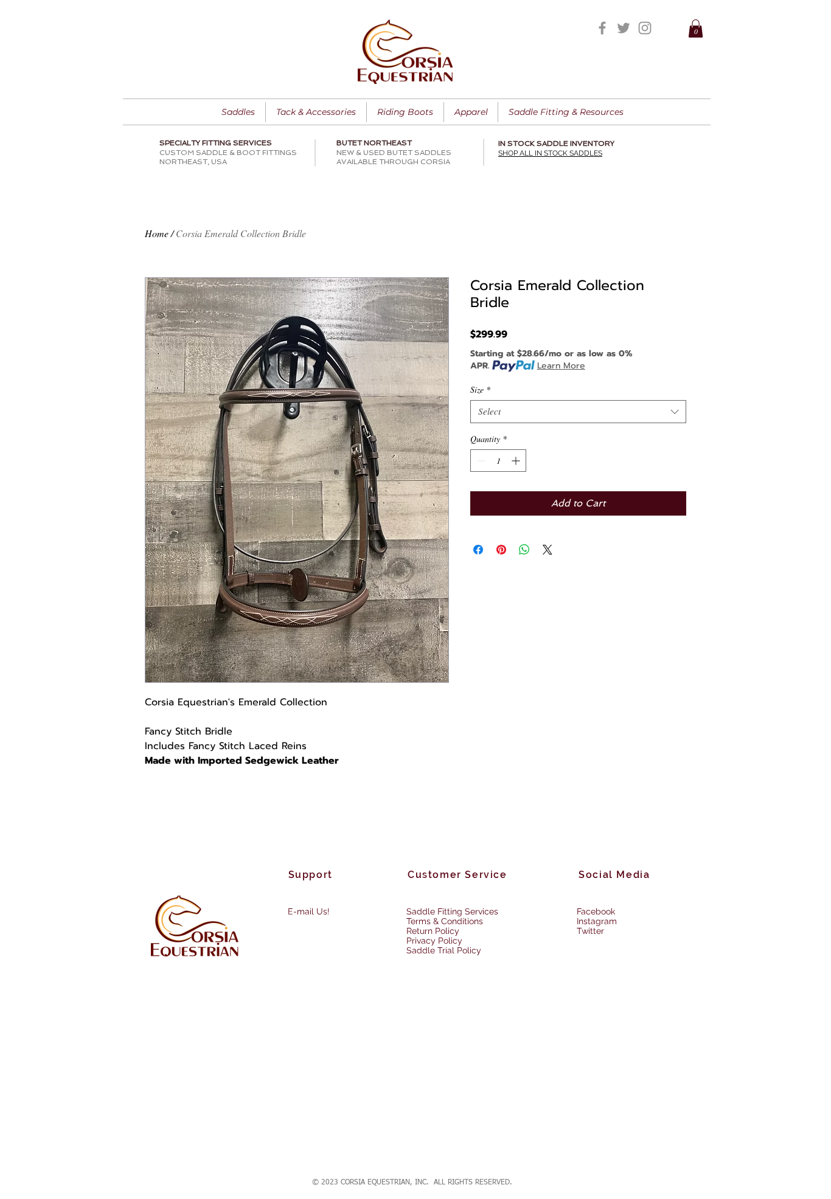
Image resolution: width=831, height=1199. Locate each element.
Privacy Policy (434, 940)
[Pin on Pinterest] (501, 549)
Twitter (590, 931)
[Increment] (516, 460)
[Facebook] (602, 27)
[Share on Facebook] (478, 549)
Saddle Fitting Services (452, 911)
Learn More (561, 366)
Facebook (596, 911)
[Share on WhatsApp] (524, 549)
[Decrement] (479, 460)
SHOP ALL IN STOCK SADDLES (550, 153)
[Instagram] (644, 27)
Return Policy (432, 931)
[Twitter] (623, 27)
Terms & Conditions (444, 921)
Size (480, 389)
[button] (695, 28)
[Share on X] (547, 549)
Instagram (597, 921)
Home (157, 233)
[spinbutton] (498, 460)
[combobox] (578, 411)
